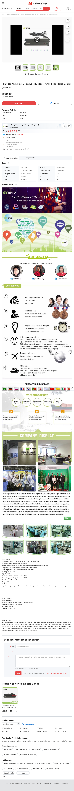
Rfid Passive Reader (22, 768)
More (3, 776)
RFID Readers (23, 731)
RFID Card (5, 731)
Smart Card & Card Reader (28, 14)
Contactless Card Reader (51, 750)
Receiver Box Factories (43, 764)
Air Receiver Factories (26, 764)
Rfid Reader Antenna (52, 768)
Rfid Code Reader (8, 773)
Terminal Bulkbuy (23, 773)
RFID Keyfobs (23, 728)
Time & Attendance (21, 750)
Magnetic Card (35, 750)
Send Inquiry (19, 103)
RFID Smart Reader (53, 14)
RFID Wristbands (7, 728)
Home (3, 14)
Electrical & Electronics (13, 14)
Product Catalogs (29, 724)
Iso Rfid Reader (8, 768)
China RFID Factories (9, 764)
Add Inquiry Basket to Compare (37, 74)
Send (18, 673)
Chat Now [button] (56, 103)
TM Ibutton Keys (42, 731)
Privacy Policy (65, 783)
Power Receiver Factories (61, 764)
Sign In (5, 149)
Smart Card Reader (42, 14)
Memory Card (7, 750)
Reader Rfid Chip (37, 768)
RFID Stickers (58, 728)
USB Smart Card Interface (28, 754)
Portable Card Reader (9, 754)
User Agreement (48, 783)
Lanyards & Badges (60, 731)
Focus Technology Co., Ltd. (24, 783)
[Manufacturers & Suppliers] (37, 3)
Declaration (57, 783)
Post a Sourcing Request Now (57, 673)
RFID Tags (40, 728)
